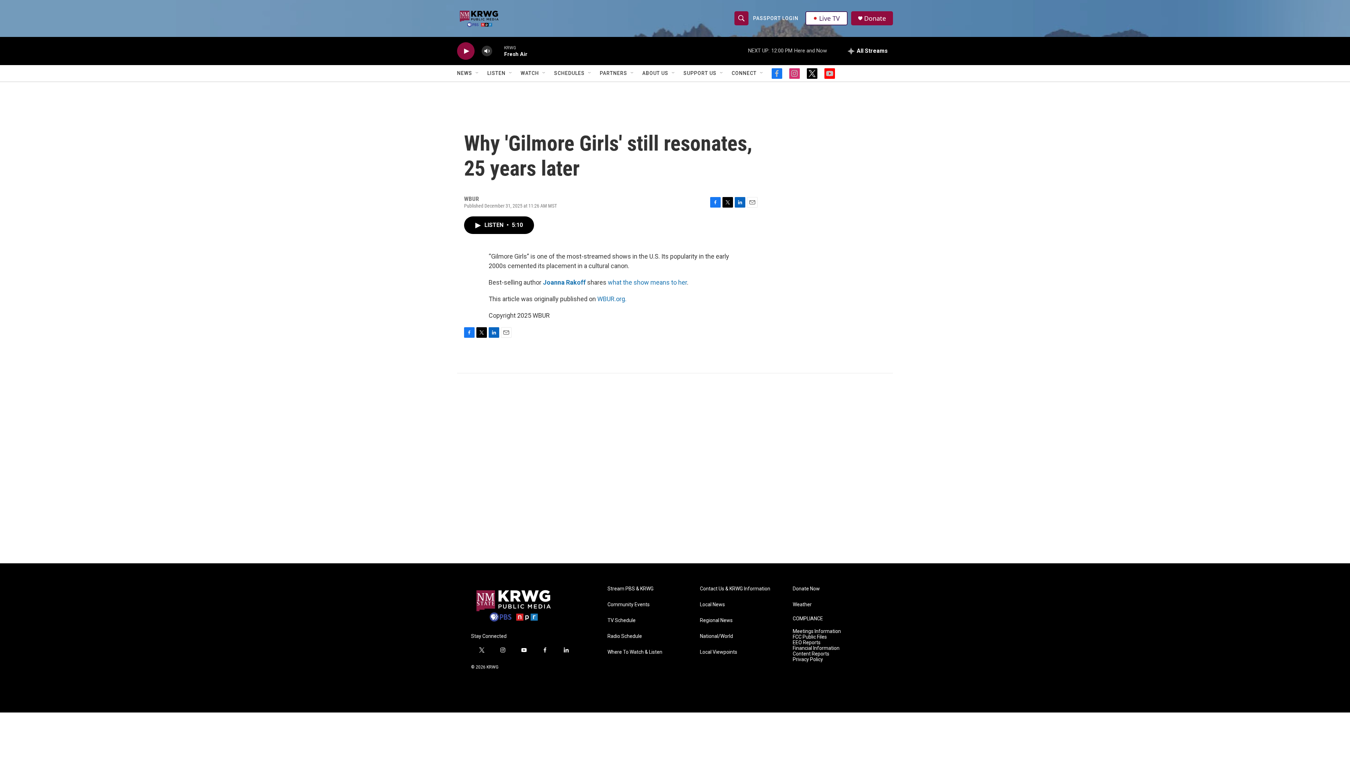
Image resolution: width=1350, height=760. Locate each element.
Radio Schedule (625, 636)
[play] (465, 51)
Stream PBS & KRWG (631, 588)
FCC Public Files (810, 637)
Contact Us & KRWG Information (735, 588)
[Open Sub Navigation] (477, 73)
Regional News (716, 620)
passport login (775, 18)
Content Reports (811, 654)
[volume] (487, 51)
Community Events (629, 604)
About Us (655, 73)
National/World (716, 636)
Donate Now (806, 588)
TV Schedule (622, 620)
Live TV (829, 18)
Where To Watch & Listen (635, 652)
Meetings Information (817, 631)
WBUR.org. (611, 299)
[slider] (498, 51)
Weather (802, 604)
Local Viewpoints (718, 652)
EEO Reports (807, 642)
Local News (712, 604)
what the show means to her (647, 282)
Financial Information (816, 648)
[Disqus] (675, 468)
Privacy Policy (808, 659)
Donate (875, 18)
